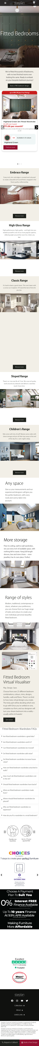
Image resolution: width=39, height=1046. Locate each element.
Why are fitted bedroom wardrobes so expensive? (17, 808)
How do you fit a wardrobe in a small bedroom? (20, 815)
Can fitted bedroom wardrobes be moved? (18, 748)
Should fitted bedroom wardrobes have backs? (20, 784)
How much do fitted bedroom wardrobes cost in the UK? (19, 777)
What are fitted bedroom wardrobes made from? (18, 791)
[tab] (19, 736)
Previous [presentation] (5, 832)
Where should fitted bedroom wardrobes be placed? (19, 800)
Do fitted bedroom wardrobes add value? (18, 753)
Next (38, 874)
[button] (5, 3)
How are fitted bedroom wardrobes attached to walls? (20, 769)
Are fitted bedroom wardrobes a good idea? (19, 736)
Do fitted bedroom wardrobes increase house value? (19, 760)
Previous (1, 874)
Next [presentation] (34, 832)
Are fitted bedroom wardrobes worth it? (17, 742)
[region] (19, 127)
